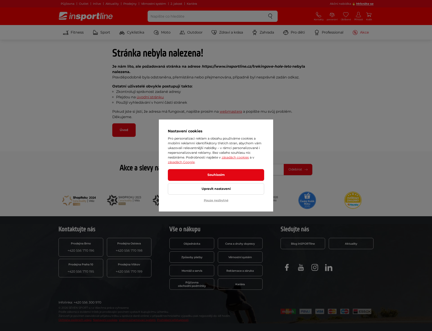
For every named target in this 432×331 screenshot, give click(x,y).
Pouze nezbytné (216, 200)
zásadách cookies (235, 157)
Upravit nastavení (216, 189)
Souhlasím (216, 175)
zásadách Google (181, 162)
